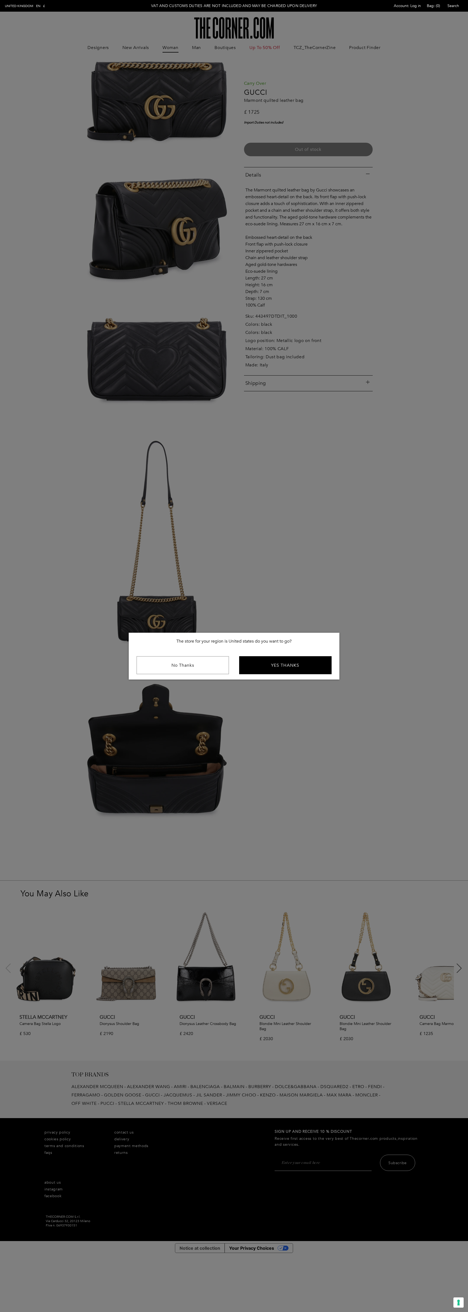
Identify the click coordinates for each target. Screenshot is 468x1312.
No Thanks (182, 665)
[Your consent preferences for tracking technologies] (458, 1302)
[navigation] (25, 6)
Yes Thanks (285, 665)
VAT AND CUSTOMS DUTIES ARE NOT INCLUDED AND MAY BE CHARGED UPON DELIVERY (234, 5)
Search (453, 5)
